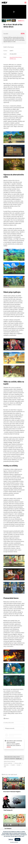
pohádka (12, 58)
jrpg (10, 57)
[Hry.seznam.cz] (4, 3)
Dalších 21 (21, 20)
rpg (15, 58)
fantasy (20, 57)
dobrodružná (15, 57)
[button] (14, 12)
